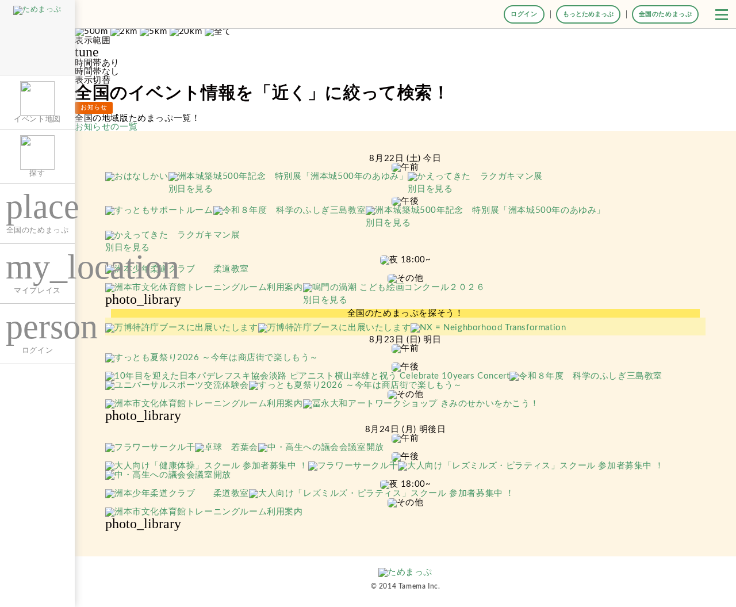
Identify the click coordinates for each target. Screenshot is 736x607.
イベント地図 (37, 119)
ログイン (524, 14)
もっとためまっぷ (588, 14)
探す (37, 173)
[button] (721, 14)
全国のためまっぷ (665, 14)
